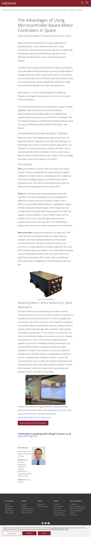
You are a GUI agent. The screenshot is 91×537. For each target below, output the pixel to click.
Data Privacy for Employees (77, 508)
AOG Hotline (57, 508)
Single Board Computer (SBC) (59, 410)
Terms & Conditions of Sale (77, 506)
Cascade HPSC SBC (29, 413)
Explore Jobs (40, 504)
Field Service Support (59, 515)
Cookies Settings (11, 533)
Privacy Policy (73, 515)
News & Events (9, 506)
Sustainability (8, 508)
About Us (7, 504)
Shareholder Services (27, 513)
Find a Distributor (58, 506)
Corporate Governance (27, 508)
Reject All (29, 533)
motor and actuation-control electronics (34, 417)
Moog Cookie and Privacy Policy (59, 529)
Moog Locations (9, 513)
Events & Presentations (27, 510)
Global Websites (9, 510)
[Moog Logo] (9, 3)
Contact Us (57, 504)
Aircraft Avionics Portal (60, 510)
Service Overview (58, 513)
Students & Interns (42, 506)
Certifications (73, 504)
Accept (44, 533)
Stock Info (24, 506)
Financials (23, 504)
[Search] (82, 2)
